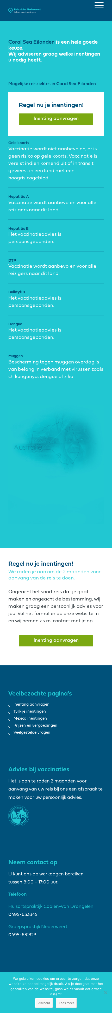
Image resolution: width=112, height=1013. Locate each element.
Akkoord (44, 1003)
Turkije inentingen (30, 712)
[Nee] (105, 992)
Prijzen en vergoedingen (35, 726)
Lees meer (66, 1003)
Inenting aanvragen (31, 705)
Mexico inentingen (30, 719)
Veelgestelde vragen (32, 733)
